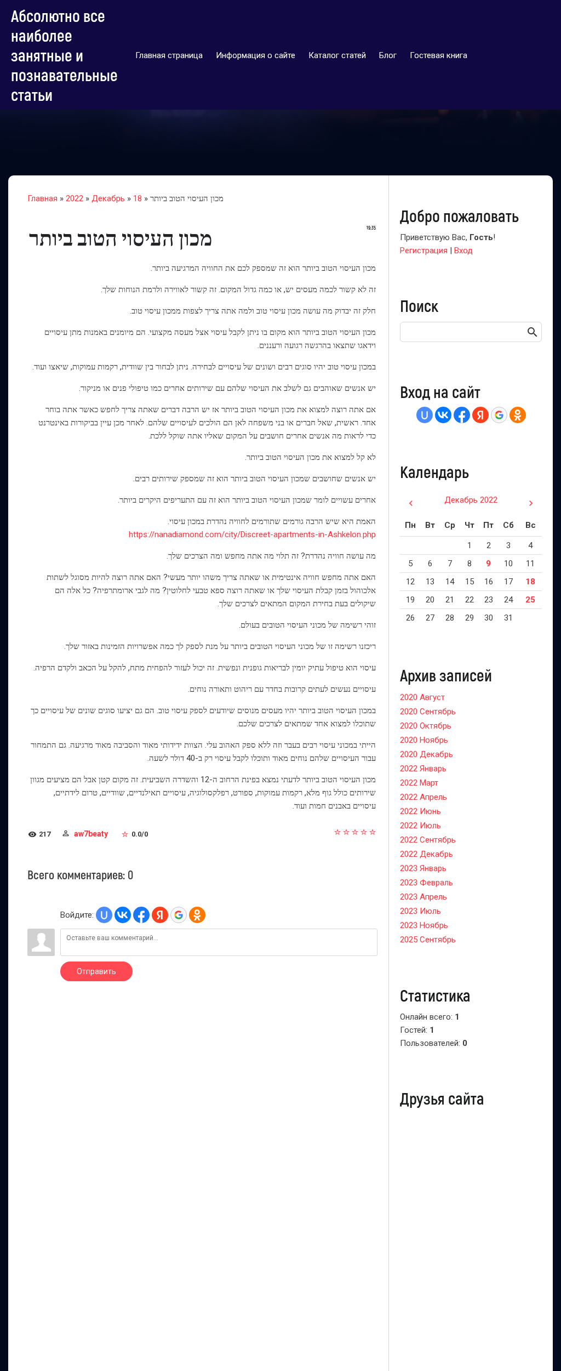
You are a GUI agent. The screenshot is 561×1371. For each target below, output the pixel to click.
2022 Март (419, 783)
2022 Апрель (423, 797)
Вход (463, 250)
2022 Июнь (420, 811)
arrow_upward (536, 1346)
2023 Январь (423, 868)
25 (530, 600)
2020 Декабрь (426, 754)
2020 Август (422, 697)
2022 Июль (420, 825)
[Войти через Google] (178, 915)
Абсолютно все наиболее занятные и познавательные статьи (64, 54)
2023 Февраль (426, 883)
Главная (42, 198)
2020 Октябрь (425, 726)
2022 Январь (423, 768)
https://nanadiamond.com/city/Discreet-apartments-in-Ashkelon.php (252, 534)
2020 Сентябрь (428, 711)
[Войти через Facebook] (141, 915)
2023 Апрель (423, 897)
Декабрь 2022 (470, 500)
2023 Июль (420, 911)
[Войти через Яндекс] (160, 915)
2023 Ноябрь (424, 925)
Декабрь (108, 198)
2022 (74, 198)
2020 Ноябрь (424, 740)
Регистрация (424, 250)
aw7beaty (91, 833)
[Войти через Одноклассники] (197, 915)
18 (137, 198)
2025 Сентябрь (428, 940)
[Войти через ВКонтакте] (123, 915)
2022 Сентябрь (428, 840)
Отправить (96, 971)
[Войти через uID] (104, 915)
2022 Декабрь (426, 854)
